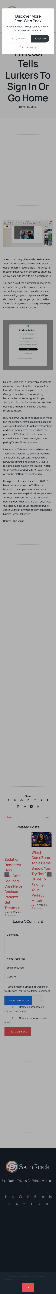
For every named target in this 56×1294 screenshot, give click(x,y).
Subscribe (40, 38)
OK (28, 1287)
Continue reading (28, 47)
